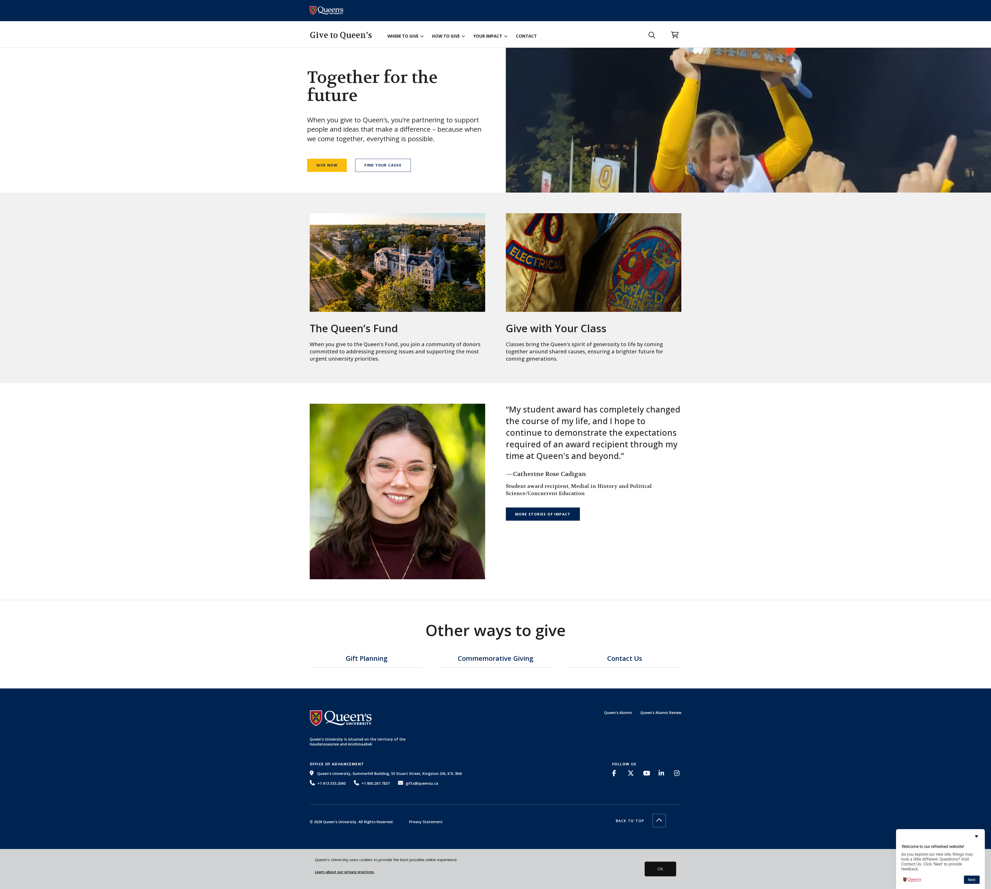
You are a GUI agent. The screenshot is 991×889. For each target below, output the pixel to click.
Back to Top (630, 820)
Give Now (327, 165)
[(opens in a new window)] (615, 773)
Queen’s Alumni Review (660, 712)
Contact (526, 36)
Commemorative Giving (495, 659)
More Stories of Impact (543, 514)
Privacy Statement (426, 821)
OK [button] (660, 869)
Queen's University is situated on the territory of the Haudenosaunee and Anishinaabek (357, 742)
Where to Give (402, 36)
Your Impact (487, 36)
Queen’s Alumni (618, 712)
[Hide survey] (976, 836)
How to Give (446, 36)
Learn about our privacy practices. (344, 872)
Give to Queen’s (341, 35)
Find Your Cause (383, 165)
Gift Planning (367, 659)
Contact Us (624, 659)
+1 (331, 783)
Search (652, 35)
